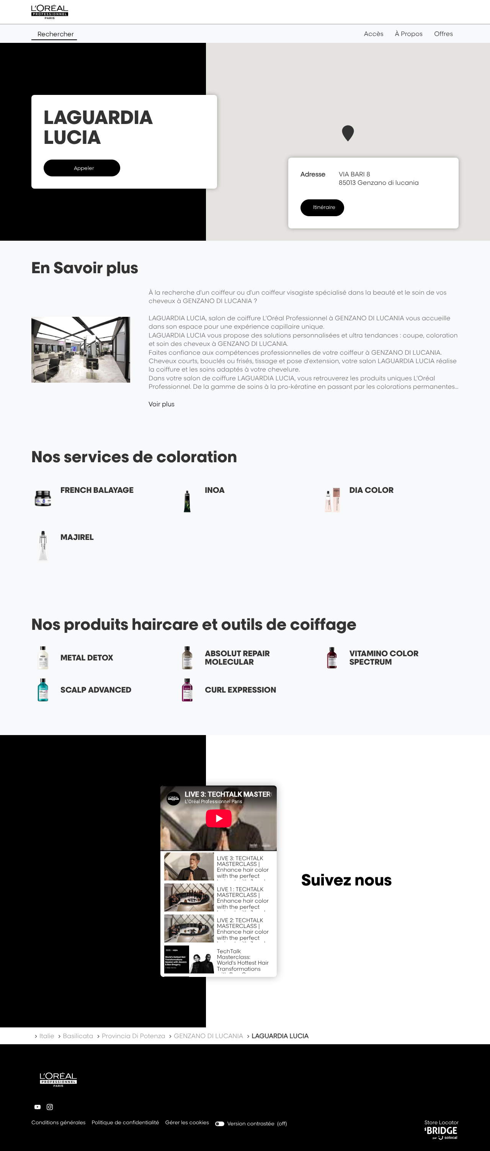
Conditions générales (58, 1123)
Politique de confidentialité (125, 1123)
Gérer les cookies (187, 1123)
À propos (409, 33)
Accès (374, 33)
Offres (443, 33)
